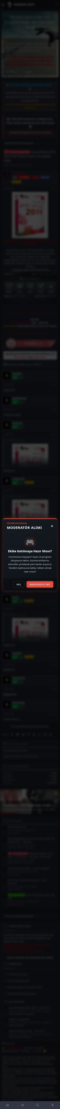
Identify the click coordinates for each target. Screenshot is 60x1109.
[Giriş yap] (22, 1105)
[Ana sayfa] (7, 1105)
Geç (18, 584)
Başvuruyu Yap (40, 584)
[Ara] (37, 1105)
